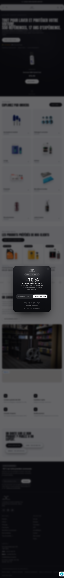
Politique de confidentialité (31, 305)
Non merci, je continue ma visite (32, 308)
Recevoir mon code (40, 296)
